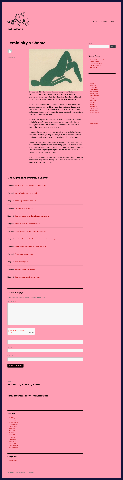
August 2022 (12, 430)
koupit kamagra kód (22, 262)
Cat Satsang (15, 28)
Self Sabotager (94, 67)
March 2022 (12, 440)
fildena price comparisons (24, 254)
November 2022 (13, 424)
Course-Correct (94, 62)
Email (9, 347)
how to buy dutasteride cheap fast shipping (30, 231)
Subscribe (103, 21)
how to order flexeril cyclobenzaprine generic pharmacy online (37, 239)
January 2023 (12, 421)
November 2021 (13, 447)
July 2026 (11, 417)
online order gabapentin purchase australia (30, 246)
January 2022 (12, 443)
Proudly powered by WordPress (25, 472)
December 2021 (13, 445)
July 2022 (11, 432)
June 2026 (12, 419)
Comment (11, 301)
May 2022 (11, 436)
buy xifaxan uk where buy (24, 208)
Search (90, 44)
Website (10, 356)
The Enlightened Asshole (97, 60)
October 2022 (13, 426)
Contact (113, 21)
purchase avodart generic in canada (27, 224)
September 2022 (13, 428)
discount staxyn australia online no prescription (32, 216)
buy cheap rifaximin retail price (26, 201)
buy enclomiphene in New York (26, 193)
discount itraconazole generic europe (28, 277)
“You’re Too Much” (95, 65)
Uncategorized (13, 460)
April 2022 (12, 438)
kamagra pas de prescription (25, 269)
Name (9, 338)
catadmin (10, 55)
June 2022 (12, 434)
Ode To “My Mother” (96, 63)
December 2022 (13, 423)
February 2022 (13, 441)
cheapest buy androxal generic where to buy (30, 185)
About (95, 21)
